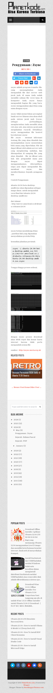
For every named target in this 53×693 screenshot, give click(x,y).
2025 (16, 423)
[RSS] (40, 665)
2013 (16, 473)
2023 (16, 451)
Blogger (27, 685)
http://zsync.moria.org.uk (30, 350)
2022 (16, 454)
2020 (16, 462)
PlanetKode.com (28, 683)
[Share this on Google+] (34, 78)
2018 (16, 469)
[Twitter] (12, 665)
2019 (16, 466)
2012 (16, 477)
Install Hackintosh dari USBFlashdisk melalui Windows (33, 560)
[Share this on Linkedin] (39, 78)
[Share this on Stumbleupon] (26, 82)
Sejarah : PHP (21, 441)
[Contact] (34, 665)
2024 (16, 427)
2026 (16, 420)
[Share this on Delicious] (36, 82)
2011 (16, 481)
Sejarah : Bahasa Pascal (25, 437)
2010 (16, 484)
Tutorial (26, 61)
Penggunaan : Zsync (26, 65)
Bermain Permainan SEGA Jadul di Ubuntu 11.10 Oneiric (26, 374)
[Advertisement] (26, 44)
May (18, 430)
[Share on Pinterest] (17, 82)
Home (27, 387)
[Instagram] (23, 665)
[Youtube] (29, 665)
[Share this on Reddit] (22, 82)
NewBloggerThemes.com (34, 687)
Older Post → (35, 387)
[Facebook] (18, 665)
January (20, 446)
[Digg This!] (31, 82)
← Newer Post (18, 387)
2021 (16, 458)
